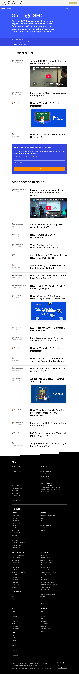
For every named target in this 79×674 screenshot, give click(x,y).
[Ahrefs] (4, 8)
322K (21, 42)
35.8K (19, 44)
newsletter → (34, 156)
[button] (67, 8)
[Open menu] (76, 8)
